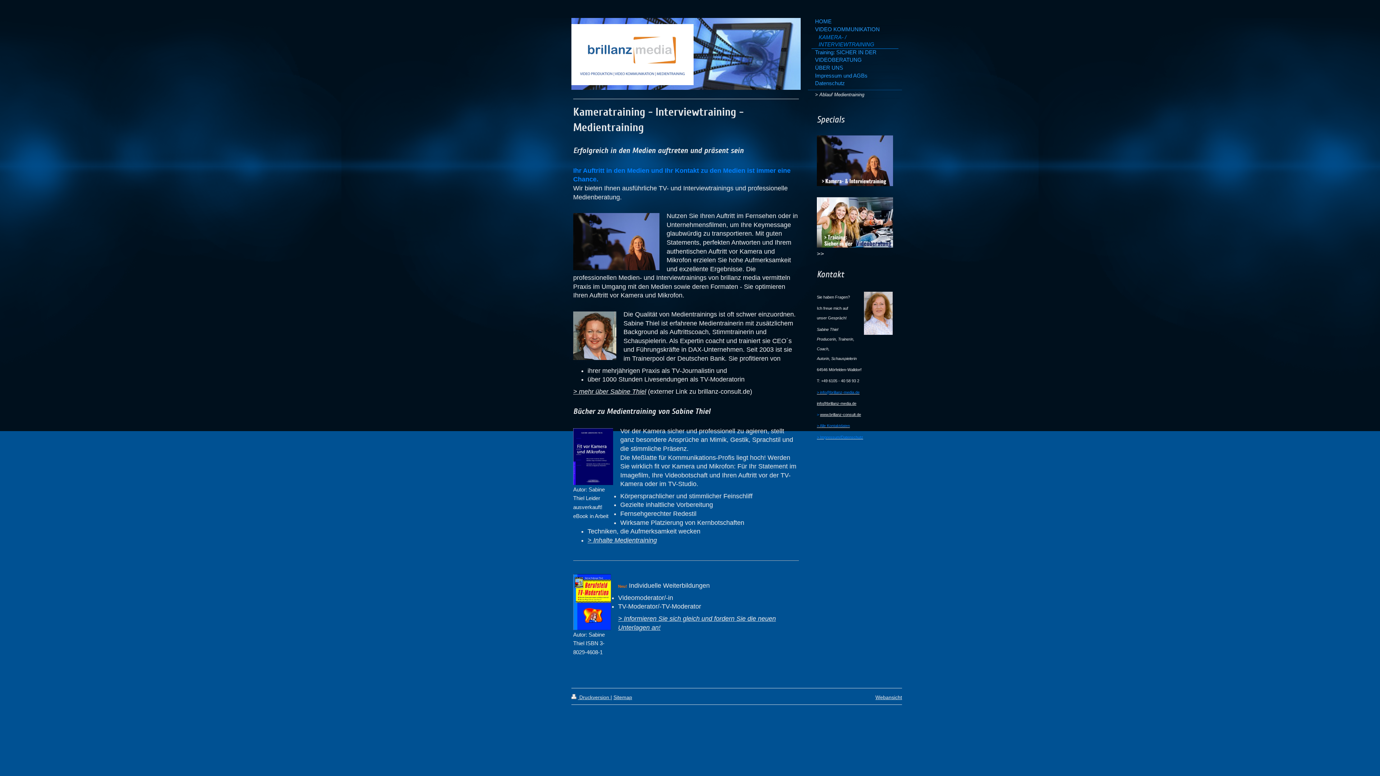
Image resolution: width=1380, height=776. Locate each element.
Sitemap (622, 697)
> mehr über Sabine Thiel (609, 391)
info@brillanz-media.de (836, 403)
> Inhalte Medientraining (622, 540)
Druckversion (594, 697)
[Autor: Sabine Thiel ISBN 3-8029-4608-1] (592, 602)
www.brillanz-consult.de (840, 414)
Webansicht (888, 697)
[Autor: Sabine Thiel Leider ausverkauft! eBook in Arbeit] (593, 456)
